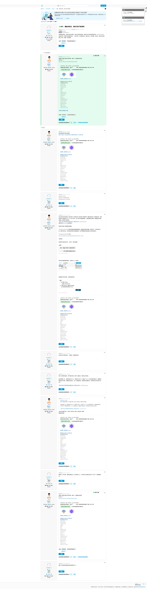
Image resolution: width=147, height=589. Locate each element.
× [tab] (143, 8)
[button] (105, 25)
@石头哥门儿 (62, 400)
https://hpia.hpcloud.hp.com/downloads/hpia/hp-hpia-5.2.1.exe (71, 235)
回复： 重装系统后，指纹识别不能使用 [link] (63, 8)
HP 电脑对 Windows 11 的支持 (128, 13)
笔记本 (53, 8)
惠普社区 (42, 8)
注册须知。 (144, 586)
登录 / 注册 (103, 5)
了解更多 (67, 18)
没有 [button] (75, 122)
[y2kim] (49, 58)
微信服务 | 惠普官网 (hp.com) (65, 78)
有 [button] (71, 122)
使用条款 (139, 586)
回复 (61, 45)
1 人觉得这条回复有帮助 (82, 122)
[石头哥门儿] (49, 27)
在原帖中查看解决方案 (63, 110)
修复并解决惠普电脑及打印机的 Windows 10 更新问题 (132, 21)
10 (45, 576)
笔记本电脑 (48, 8)
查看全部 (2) (63, 43)
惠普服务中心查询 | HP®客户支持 (66, 81)
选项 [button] (105, 9)
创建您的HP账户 (59, 18)
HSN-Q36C (64, 41)
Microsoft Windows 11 (71, 41)
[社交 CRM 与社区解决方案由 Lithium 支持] (137, 584)
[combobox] (72, 6)
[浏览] (42, 5)
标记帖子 (49, 40)
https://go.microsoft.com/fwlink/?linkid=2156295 (68, 61)
